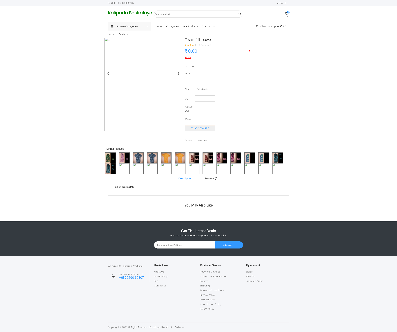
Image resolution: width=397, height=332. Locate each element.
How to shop (161, 276)
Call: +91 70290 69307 (122, 3)
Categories (172, 26)
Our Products (190, 26)
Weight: (188, 119)
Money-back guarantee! (213, 276)
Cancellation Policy (210, 304)
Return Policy (207, 308)
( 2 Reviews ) (204, 45)
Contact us (160, 285)
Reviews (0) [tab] (212, 178)
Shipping (205, 285)
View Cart (251, 276)
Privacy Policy (207, 295)
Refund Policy (207, 299)
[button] (286, 14)
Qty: (187, 98)
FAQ (156, 281)
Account (281, 3)
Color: (188, 73)
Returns (204, 281)
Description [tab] (185, 178)
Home (159, 26)
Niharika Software (175, 327)
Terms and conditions (212, 290)
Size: (187, 89)
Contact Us (208, 26)
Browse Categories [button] (127, 26)
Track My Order (254, 281)
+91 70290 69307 (131, 278)
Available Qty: (189, 109)
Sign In (249, 271)
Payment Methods (210, 271)
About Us (159, 271)
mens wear (202, 140)
